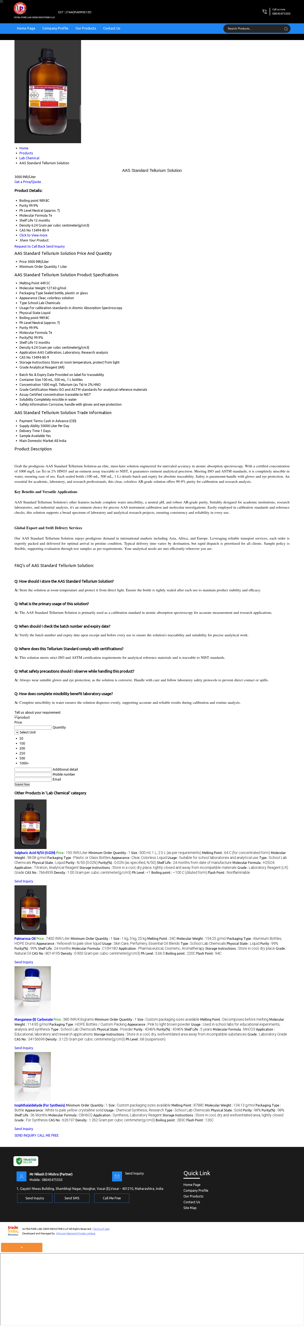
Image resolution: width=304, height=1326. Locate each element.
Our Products (85, 28)
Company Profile (55, 28)
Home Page (26, 28)
